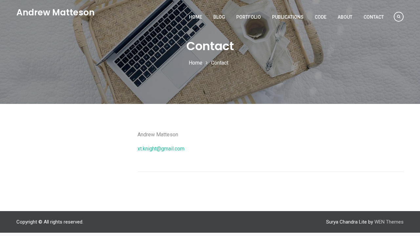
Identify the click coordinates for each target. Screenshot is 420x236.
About (345, 17)
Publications (288, 17)
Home (195, 17)
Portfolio (248, 17)
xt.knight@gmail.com (160, 149)
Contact (374, 17)
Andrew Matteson (55, 12)
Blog (219, 17)
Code (320, 17)
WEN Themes (389, 222)
